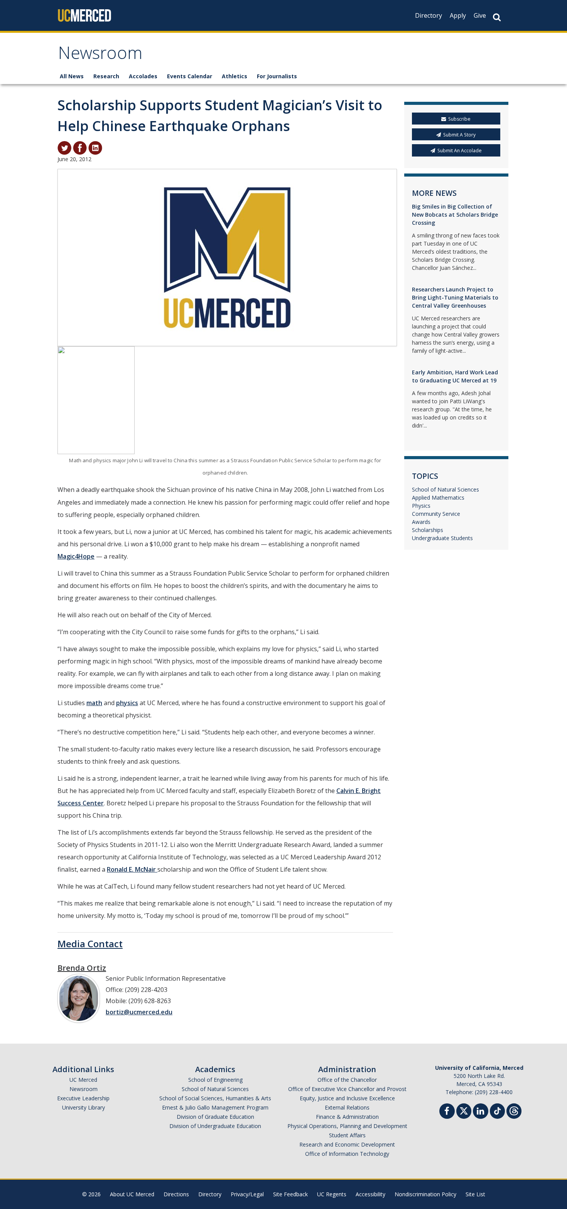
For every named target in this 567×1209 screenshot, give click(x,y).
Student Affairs (347, 1135)
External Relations (347, 1107)
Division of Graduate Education (215, 1116)
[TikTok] (497, 1110)
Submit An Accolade (459, 150)
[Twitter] (463, 1110)
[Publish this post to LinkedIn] (95, 147)
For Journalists (277, 76)
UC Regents (331, 1194)
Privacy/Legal (247, 1194)
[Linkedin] (480, 1112)
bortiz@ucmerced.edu (139, 1012)
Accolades (143, 76)
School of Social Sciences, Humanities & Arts (215, 1098)
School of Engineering (215, 1079)
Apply (458, 15)
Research (106, 76)
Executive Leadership (83, 1098)
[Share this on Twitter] (64, 147)
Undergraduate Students (442, 538)
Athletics (234, 76)
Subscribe (459, 119)
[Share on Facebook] (80, 147)
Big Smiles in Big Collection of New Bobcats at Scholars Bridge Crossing (455, 214)
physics (127, 703)
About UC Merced (132, 1194)
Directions (176, 1194)
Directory (428, 15)
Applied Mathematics (438, 497)
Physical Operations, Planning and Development (347, 1126)
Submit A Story (459, 134)
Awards (421, 521)
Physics (421, 505)
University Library (83, 1107)
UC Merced (83, 1079)
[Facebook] (447, 1112)
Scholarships (427, 530)
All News (72, 76)
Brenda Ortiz (81, 968)
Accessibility (370, 1194)
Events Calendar (189, 76)
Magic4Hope (75, 556)
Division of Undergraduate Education (215, 1126)
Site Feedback (290, 1194)
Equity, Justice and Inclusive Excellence (347, 1098)
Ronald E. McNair (132, 869)
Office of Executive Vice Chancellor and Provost (347, 1089)
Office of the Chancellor (347, 1079)
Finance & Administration (347, 1116)
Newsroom (100, 55)
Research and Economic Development (347, 1144)
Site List (475, 1194)
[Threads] (514, 1110)
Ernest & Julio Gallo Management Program (215, 1107)
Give (480, 15)
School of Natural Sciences (445, 489)
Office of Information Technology (347, 1153)
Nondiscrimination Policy (425, 1194)
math (94, 703)
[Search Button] (497, 17)
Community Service (436, 513)
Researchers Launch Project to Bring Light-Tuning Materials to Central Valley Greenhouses (455, 297)
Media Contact (90, 943)
